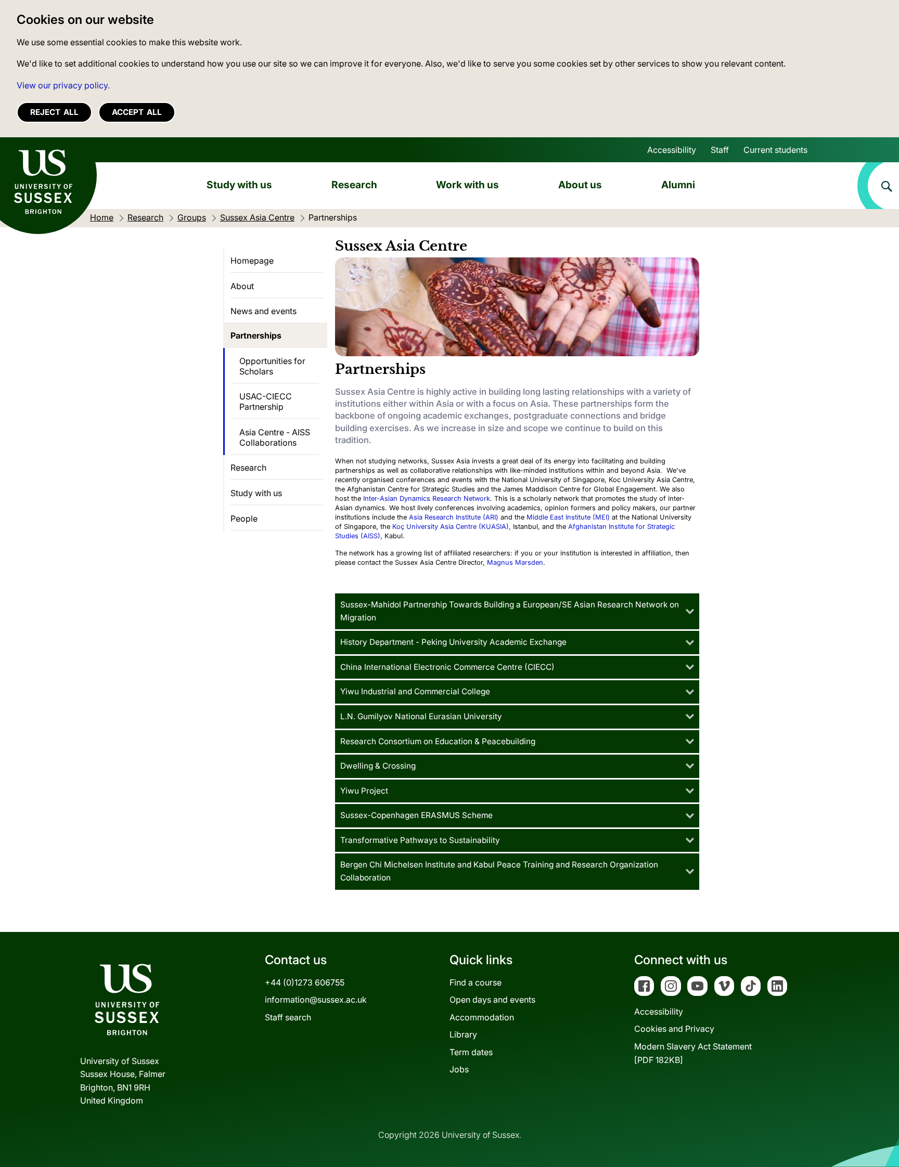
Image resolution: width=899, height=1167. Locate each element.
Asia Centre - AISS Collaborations (274, 437)
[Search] (878, 185)
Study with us (239, 184)
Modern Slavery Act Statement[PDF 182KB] (693, 1053)
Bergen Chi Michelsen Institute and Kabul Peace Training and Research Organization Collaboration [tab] (499, 871)
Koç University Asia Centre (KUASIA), (451, 526)
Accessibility (671, 150)
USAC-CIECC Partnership (265, 401)
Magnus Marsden (515, 562)
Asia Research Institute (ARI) (453, 517)
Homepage (252, 260)
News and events (263, 311)
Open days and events (492, 999)
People (244, 518)
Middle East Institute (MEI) (568, 517)
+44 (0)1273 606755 (304, 982)
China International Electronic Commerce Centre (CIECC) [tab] (447, 667)
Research (354, 184)
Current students (775, 150)
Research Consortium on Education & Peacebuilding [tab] (437, 741)
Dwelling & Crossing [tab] (378, 766)
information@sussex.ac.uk (316, 999)
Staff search (288, 1017)
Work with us (467, 184)
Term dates (471, 1052)
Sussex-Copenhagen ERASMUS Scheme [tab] (416, 815)
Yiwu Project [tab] (364, 791)
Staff (720, 150)
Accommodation (482, 1017)
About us (580, 184)
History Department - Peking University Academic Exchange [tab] (453, 642)
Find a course (476, 982)
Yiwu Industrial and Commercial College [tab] (415, 691)
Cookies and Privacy (674, 1028)
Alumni (678, 184)
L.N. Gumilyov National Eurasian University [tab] (421, 716)
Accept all (137, 112)
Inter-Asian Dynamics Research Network (426, 498)
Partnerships (255, 335)
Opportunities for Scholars (272, 366)
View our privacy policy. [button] (63, 85)
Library (463, 1034)
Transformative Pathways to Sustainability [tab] (420, 840)
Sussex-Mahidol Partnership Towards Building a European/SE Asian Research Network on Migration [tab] (509, 611)
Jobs (459, 1069)
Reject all (54, 112)
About (242, 286)
